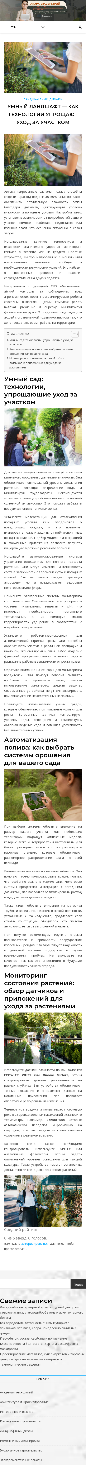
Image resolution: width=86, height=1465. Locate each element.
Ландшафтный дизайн (43, 99)
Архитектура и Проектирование (24, 1402)
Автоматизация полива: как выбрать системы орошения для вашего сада (41, 351)
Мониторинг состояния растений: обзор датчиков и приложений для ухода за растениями (37, 362)
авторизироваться (35, 1243)
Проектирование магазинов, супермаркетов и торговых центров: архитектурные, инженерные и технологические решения (42, 1359)
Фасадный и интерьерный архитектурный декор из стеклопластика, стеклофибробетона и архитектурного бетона (41, 1312)
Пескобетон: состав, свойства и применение (33, 1338)
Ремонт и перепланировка (20, 1440)
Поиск (78, 1284)
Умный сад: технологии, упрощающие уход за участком (41, 342)
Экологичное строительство (21, 1450)
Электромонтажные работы (21, 1460)
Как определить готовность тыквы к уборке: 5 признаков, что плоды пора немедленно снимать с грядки (38, 1328)
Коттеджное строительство (21, 1421)
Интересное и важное (16, 1411)
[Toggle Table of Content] (72, 334)
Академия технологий (16, 1392)
